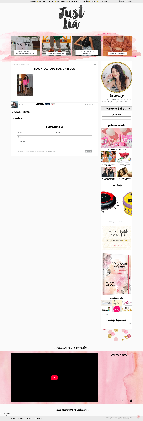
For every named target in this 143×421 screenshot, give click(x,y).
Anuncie (38, 418)
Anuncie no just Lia (115, 109)
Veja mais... (105, 314)
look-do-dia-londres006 (54, 68)
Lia (22, 104)
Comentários (91, 104)
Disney (93, 1)
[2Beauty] (117, 303)
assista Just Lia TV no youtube (71, 348)
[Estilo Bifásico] (106, 309)
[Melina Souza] (106, 303)
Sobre (20, 418)
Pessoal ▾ (73, 1)
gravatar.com (52, 151)
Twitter (126, 1)
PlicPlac (130, 418)
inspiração (84, 1)
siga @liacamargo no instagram (71, 410)
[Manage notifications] (138, 416)
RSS (131, 1)
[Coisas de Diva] (117, 309)
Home (13, 418)
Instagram (122, 1)
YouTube (120, 1)
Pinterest (129, 1)
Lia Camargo (116, 418)
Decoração (62, 1)
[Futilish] (127, 303)
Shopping (103, 1)
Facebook (124, 1)
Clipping (29, 418)
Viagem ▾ (51, 1)
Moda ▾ (33, 1)
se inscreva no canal (122, 401)
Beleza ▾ (42, 1)
